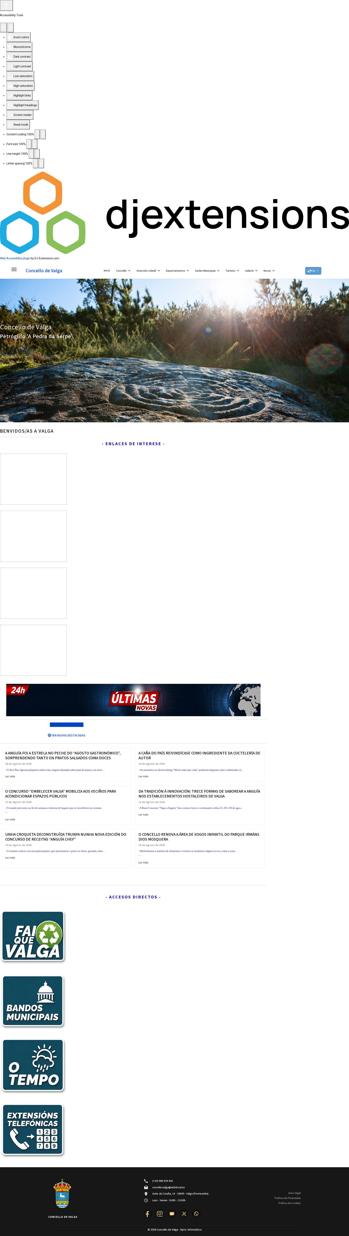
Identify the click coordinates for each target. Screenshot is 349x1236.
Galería (249, 271)
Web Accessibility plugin (15, 258)
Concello (121, 271)
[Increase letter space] (41, 163)
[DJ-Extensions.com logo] (174, 212)
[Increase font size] (34, 144)
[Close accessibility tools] (10, 27)
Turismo (230, 271)
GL (313, 271)
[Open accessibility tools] (6, 5)
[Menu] (14, 271)
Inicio (107, 271)
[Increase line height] (37, 154)
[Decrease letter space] (35, 163)
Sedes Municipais (205, 271)
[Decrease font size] (29, 144)
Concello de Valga (44, 270)
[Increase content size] (43, 134)
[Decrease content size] (37, 134)
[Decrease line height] (31, 154)
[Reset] (3, 27)
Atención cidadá (146, 271)
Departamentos (175, 271)
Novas (267, 271)
